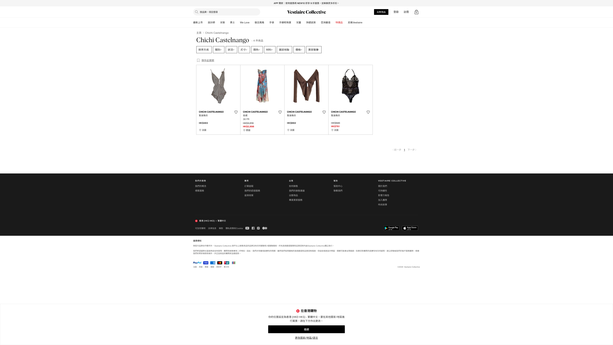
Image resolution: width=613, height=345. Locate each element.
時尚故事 (382, 204)
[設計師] (217, 22)
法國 (195, 267)
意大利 (226, 267)
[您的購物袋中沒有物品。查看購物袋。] (416, 12)
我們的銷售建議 (297, 190)
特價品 (339, 22)
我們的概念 (200, 186)
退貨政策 (248, 195)
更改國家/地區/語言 (306, 338)
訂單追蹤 (248, 186)
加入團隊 (382, 200)
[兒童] (303, 22)
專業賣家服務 (295, 200)
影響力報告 (383, 195)
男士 (232, 22)
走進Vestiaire (355, 22)
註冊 (406, 12)
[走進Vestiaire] (365, 22)
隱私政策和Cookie (234, 228)
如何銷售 (293, 186)
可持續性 (382, 190)
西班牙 (219, 267)
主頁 (198, 33)
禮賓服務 (199, 190)
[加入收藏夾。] (236, 112)
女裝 (222, 22)
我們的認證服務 (252, 190)
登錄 (396, 12)
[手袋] (276, 22)
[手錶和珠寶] (293, 22)
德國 (212, 267)
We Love (245, 22)
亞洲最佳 (325, 22)
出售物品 (381, 12)
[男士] (237, 22)
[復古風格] (266, 22)
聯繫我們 (338, 190)
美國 (206, 267)
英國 (200, 267)
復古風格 (259, 22)
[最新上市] (205, 22)
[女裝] (227, 22)
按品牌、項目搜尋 (209, 12)
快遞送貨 (311, 22)
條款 (221, 228)
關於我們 (382, 186)
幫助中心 (338, 186)
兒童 (298, 22)
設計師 (211, 22)
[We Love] (252, 22)
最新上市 (198, 22)
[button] (416, 12)
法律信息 (212, 228)
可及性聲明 (200, 228)
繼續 (306, 329)
